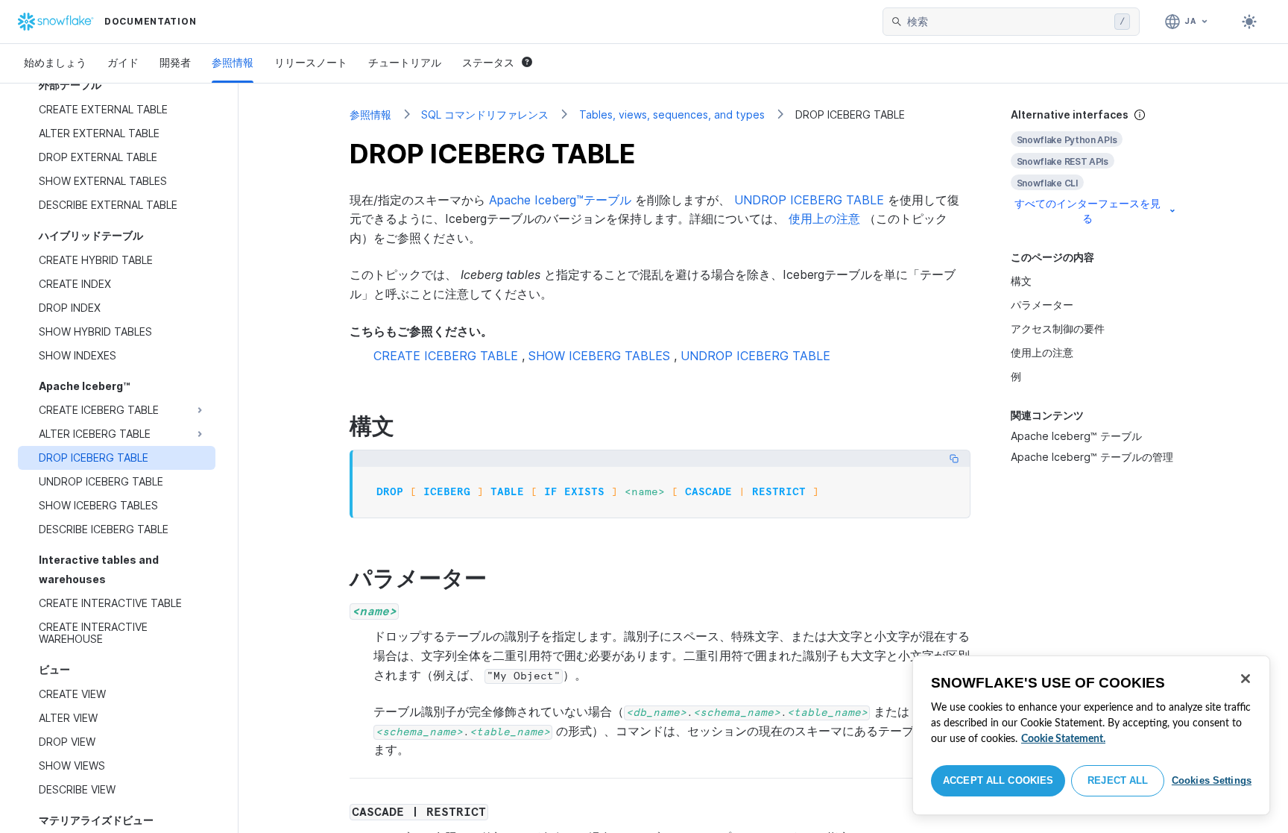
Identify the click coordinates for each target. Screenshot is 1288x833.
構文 (1021, 280)
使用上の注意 (824, 218)
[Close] (1245, 678)
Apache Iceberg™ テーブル (1076, 436)
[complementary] (1094, 166)
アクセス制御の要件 (1058, 328)
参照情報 (232, 62)
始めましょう (55, 62)
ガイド (123, 62)
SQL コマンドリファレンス (485, 114)
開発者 (175, 62)
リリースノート (310, 62)
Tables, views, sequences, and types (672, 114)
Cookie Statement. (1063, 739)
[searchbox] (1007, 21)
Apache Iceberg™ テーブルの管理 (1092, 456)
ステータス (488, 62)
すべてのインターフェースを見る (1087, 210)
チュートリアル (404, 62)
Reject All (1117, 780)
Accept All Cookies (998, 780)
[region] (1091, 735)
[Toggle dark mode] (1249, 22)
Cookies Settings (1211, 780)
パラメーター (1042, 304)
